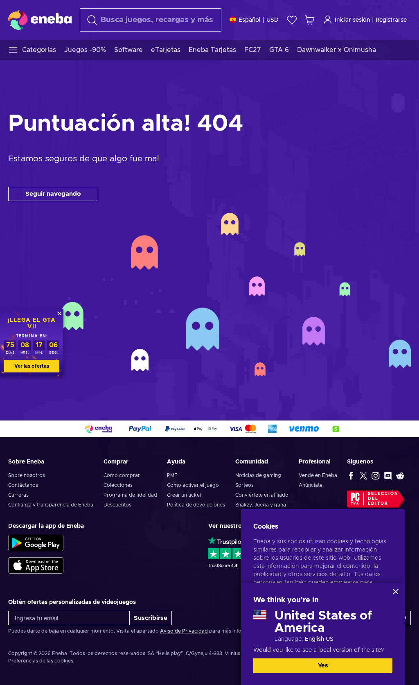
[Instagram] (376, 475)
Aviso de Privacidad (184, 630)
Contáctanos (23, 485)
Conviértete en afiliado (261, 495)
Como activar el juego (193, 485)
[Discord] (388, 475)
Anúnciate (310, 485)
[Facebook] (351, 475)
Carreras (18, 495)
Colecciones (118, 485)
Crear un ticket (184, 495)
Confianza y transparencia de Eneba (50, 504)
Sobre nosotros (26, 475)
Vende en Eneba (318, 475)
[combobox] (150, 20)
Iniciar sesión (352, 20)
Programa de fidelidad (130, 495)
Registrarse (391, 20)
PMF (172, 475)
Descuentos (117, 504)
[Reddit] (400, 475)
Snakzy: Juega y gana (260, 504)
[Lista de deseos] (292, 20)
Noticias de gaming (258, 475)
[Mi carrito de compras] (310, 20)
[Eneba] (40, 19)
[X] (363, 475)
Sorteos (244, 485)
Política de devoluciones (196, 504)
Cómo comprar (122, 475)
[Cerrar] (396, 592)
